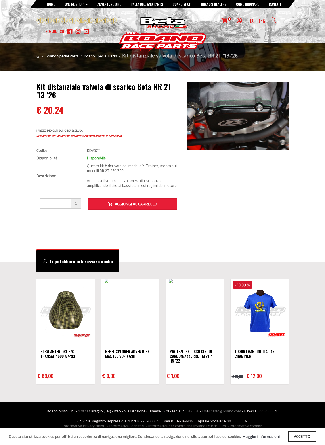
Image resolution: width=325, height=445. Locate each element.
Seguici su (54, 31)
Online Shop (74, 4)
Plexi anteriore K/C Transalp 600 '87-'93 (57, 354)
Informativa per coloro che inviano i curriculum (187, 426)
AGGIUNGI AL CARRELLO (134, 203)
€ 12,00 (254, 376)
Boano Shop (182, 4)
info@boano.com (227, 411)
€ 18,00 (237, 376)
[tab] (77, 261)
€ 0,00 (109, 376)
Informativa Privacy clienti (84, 426)
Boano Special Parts (61, 56)
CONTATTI (275, 4)
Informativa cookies (246, 426)
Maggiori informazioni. (261, 436)
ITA (251, 21)
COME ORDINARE (247, 4)
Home (51, 4)
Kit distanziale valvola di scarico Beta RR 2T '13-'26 (180, 55)
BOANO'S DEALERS (213, 4)
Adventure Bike (109, 4)
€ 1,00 (173, 376)
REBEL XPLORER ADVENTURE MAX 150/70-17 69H (127, 354)
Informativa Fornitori (126, 426)
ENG (262, 21)
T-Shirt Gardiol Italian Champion (255, 354)
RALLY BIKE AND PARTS (147, 4)
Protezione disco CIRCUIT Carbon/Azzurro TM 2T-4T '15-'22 (192, 356)
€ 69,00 (46, 376)
